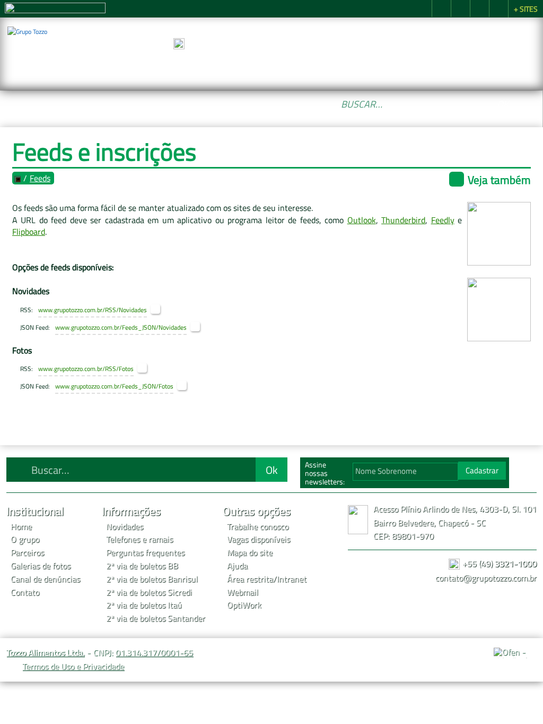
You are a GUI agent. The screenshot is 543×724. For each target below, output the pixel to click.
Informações (434, 67)
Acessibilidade (32, 652)
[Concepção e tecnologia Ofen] (515, 653)
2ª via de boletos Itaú (144, 605)
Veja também (499, 179)
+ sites (526, 9)
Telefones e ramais (139, 539)
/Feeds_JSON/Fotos (146, 386)
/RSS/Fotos (118, 369)
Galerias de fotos (41, 565)
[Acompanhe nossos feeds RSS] (524, 469)
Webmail (242, 592)
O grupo (239, 67)
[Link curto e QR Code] (32, 695)
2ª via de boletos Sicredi (149, 592)
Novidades (124, 526)
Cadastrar (482, 470)
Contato (507, 67)
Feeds (40, 178)
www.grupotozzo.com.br (70, 310)
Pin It (460, 8)
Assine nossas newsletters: (325, 473)
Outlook (361, 220)
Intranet (291, 579)
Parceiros (299, 67)
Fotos (359, 67)
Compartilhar (441, 8)
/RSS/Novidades (124, 310)
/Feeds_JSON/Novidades (153, 327)
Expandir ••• (346, 44)
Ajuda (237, 565)
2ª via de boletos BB (142, 565)
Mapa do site (250, 552)
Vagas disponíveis (258, 539)
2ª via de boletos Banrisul (152, 579)
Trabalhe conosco (257, 526)
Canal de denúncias (45, 579)
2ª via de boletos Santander (155, 618)
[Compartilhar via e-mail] (498, 8)
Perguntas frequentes (145, 552)
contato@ (486, 578)
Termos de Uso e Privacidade (73, 666)
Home (179, 67)
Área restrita (250, 579)
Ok (503, 104)
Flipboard (28, 231)
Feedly (442, 220)
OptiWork (244, 605)
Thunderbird (403, 220)
